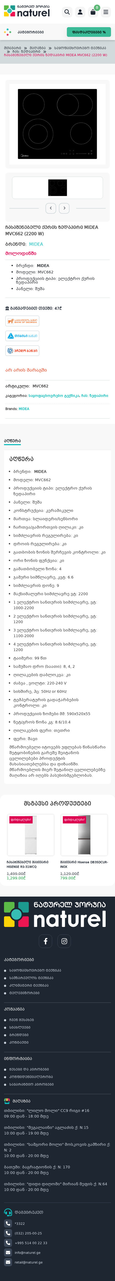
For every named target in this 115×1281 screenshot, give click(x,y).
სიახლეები (19, 1027)
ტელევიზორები (24, 993)
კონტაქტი (19, 1042)
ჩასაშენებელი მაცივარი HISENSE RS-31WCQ (27, 864)
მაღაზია (38, 48)
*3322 (20, 1224)
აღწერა (12, 441)
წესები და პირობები (29, 1069)
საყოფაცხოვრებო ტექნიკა (80, 48)
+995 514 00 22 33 (31, 1243)
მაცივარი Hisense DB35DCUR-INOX (84, 864)
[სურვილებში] (50, 829)
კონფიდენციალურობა (31, 1077)
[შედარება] (50, 840)
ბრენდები (19, 1035)
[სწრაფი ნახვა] (50, 851)
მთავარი (12, 48)
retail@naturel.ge (29, 1262)
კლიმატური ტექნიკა (29, 985)
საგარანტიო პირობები (31, 1084)
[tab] (15, 439)
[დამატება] (50, 818)
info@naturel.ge (27, 1253)
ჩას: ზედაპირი (26, 52)
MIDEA (36, 244)
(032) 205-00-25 (28, 1233)
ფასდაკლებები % (89, 32)
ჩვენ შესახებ (21, 1020)
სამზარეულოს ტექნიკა (31, 978)
